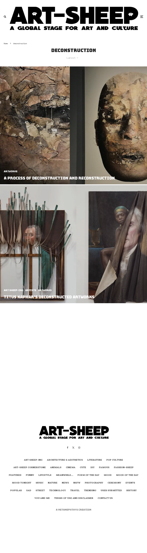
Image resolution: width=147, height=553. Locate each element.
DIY (93, 468)
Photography (94, 483)
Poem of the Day (88, 475)
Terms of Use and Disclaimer (73, 498)
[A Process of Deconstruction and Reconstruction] (73, 125)
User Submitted (111, 491)
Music (39, 483)
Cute (83, 468)
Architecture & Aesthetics (65, 460)
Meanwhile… (64, 475)
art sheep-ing (33, 460)
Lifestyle (44, 475)
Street (40, 491)
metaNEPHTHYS (68, 509)
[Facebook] (67, 448)
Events (130, 483)
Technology (57, 491)
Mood (108, 475)
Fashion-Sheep (124, 468)
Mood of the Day (127, 475)
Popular (16, 491)
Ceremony (114, 483)
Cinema (70, 468)
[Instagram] (79, 448)
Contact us (105, 498)
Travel (75, 491)
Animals (55, 468)
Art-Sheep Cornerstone (29, 468)
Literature (94, 460)
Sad (28, 491)
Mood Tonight (21, 483)
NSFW (76, 483)
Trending (90, 491)
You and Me (42, 498)
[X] (73, 448)
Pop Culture (114, 460)
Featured (15, 475)
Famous (104, 468)
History (131, 491)
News (65, 483)
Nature (52, 483)
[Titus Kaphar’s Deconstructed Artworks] (73, 244)
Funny (30, 475)
